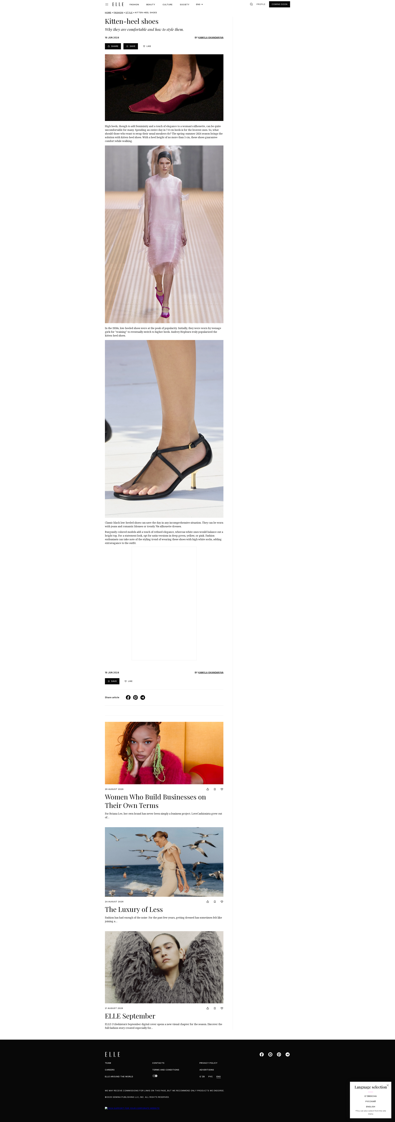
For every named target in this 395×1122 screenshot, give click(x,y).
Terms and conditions (165, 1070)
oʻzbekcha (370, 1096)
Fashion (134, 4)
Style (129, 12)
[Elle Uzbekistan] (117, 4)
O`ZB (202, 1076)
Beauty (150, 4)
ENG (218, 1076)
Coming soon (279, 4)
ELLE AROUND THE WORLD (119, 1076)
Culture (168, 4)
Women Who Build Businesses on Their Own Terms (155, 801)
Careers (110, 1070)
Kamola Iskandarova (210, 37)
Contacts (158, 1063)
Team (108, 1063)
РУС (210, 1076)
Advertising (207, 1070)
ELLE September (130, 1015)
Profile (261, 4)
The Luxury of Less (134, 909)
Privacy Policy (209, 1063)
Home (108, 12)
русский (371, 1101)
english (370, 1106)
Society (184, 4)
